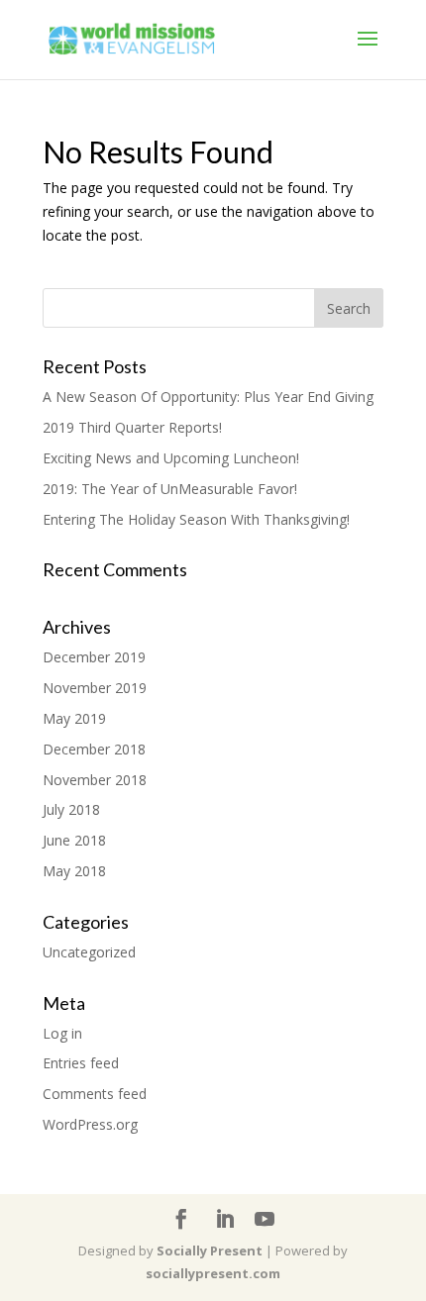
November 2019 (95, 687)
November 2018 (95, 779)
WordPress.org (90, 1124)
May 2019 (74, 718)
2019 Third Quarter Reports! (132, 427)
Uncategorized (89, 952)
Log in (62, 1033)
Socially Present (210, 1250)
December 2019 (94, 657)
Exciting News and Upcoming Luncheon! (171, 458)
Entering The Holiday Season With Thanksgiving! (196, 519)
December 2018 (94, 749)
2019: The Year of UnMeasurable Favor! (170, 488)
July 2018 (71, 809)
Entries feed (81, 1062)
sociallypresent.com (213, 1273)
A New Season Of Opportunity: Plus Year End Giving (208, 396)
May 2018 (74, 870)
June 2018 (74, 840)
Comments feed (95, 1093)
